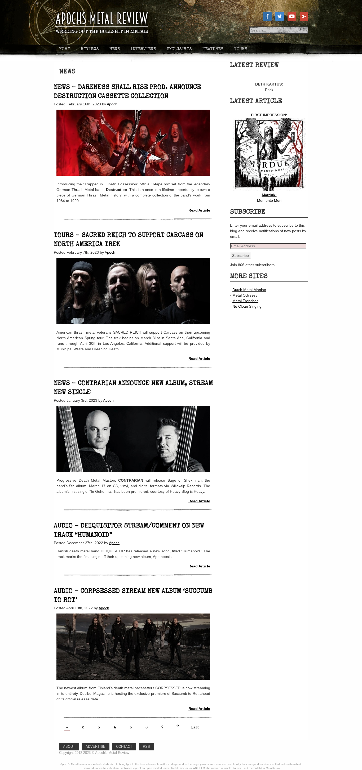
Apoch (112, 104)
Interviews (143, 49)
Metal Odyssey (244, 295)
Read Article (199, 210)
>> (177, 726)
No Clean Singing (247, 306)
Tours (240, 49)
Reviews (90, 49)
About (69, 747)
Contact (124, 747)
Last (195, 727)
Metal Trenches (245, 301)
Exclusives (179, 49)
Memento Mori (269, 198)
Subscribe (240, 255)
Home (64, 49)
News (114, 49)
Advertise (95, 747)
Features (212, 49)
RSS (146, 747)
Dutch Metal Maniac (249, 290)
